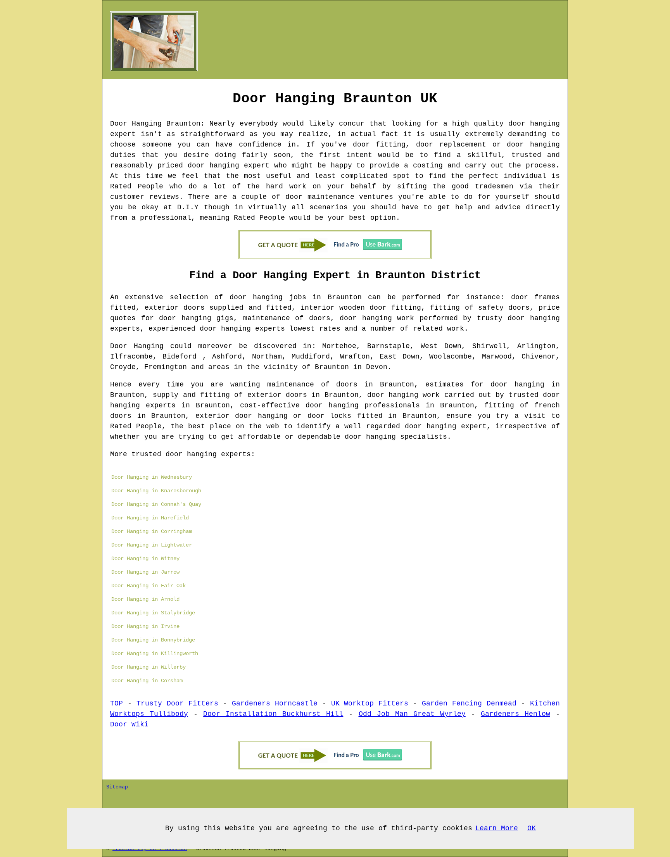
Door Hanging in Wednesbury (151, 477)
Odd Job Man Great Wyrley (412, 714)
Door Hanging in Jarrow (145, 572)
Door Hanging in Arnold (145, 599)
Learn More (496, 828)
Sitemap (117, 787)
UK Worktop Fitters (370, 703)
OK (531, 828)
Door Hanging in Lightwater (151, 545)
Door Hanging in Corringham (151, 531)
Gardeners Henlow (515, 714)
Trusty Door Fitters (177, 703)
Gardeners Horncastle (275, 703)
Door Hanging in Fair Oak (148, 586)
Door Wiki (129, 724)
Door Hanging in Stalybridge (153, 613)
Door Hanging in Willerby (148, 667)
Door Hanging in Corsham (147, 681)
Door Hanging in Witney (145, 558)
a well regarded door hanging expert (411, 426)
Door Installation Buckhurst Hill (273, 714)
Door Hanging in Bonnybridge (153, 640)
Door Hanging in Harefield (150, 518)
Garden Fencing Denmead (469, 703)
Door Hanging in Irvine (145, 626)
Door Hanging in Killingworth (154, 653)
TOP (116, 703)
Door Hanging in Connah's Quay (156, 504)
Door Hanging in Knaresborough (156, 491)
